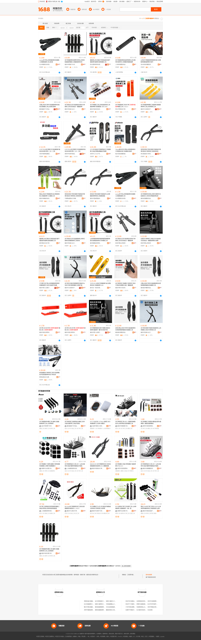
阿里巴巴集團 (40, 636)
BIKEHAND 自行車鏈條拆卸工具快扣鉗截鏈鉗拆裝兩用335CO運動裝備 (100, 465)
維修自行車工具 (125, 513)
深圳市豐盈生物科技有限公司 (156, 607)
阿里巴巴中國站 (59, 636)
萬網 (130, 636)
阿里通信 (125, 636)
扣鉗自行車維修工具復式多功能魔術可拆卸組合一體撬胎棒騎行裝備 (151, 239)
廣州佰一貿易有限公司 (96, 288)
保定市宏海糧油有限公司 (132, 601)
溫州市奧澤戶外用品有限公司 (47, 426)
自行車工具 (80, 428)
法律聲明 (98, 633)
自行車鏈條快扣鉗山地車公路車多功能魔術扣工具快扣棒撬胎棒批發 (151, 195)
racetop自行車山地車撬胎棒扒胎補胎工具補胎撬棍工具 (125, 195)
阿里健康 (151, 636)
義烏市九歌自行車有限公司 (72, 511)
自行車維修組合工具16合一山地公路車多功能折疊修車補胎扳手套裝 (75, 465)
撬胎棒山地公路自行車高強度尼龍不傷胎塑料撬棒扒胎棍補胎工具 (100, 61)
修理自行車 (100, 513)
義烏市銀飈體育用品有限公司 (148, 468)
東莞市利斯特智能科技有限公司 (70, 154)
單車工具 (47, 471)
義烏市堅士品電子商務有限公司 (45, 288)
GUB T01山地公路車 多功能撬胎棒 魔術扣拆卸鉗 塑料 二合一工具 (49, 150)
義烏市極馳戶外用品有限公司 (70, 64)
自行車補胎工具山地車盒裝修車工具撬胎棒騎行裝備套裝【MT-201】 (100, 105)
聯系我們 (126, 633)
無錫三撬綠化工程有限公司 (113, 601)
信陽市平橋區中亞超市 (132, 610)
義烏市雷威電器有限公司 (96, 198)
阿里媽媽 (102, 636)
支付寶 (138, 636)
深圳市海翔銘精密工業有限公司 (156, 601)
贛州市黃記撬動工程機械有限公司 (93, 607)
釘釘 (146, 636)
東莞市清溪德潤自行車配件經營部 (148, 426)
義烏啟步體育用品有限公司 (146, 288)
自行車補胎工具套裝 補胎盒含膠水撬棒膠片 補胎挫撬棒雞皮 (151, 422)
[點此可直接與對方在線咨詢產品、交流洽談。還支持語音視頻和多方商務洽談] (59, 72)
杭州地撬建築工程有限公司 (91, 604)
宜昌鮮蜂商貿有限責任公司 (144, 601)
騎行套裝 (153, 513)
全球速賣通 (68, 636)
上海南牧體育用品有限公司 (121, 64)
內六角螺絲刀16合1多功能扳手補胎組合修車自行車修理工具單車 (100, 507)
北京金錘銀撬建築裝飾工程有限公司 (116, 607)
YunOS (120, 636)
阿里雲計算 (113, 636)
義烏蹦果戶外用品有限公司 (45, 109)
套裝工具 (47, 513)
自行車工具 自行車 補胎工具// (49, 329)
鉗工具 (77, 513)
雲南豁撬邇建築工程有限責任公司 (104, 607)
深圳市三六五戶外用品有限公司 (96, 154)
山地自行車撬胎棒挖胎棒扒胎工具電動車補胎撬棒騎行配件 (151, 61)
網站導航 (132, 633)
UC (134, 636)
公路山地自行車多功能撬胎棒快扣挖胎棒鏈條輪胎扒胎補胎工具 (151, 284)
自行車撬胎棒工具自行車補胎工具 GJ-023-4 (125, 105)
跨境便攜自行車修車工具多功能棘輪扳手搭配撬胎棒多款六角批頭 (49, 373)
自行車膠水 (130, 471)
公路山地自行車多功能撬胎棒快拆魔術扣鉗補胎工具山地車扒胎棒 (49, 105)
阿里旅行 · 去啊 (94, 636)
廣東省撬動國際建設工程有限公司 (104, 610)
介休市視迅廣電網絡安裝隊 (133, 607)
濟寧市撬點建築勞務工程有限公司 (93, 610)
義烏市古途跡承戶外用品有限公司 (146, 109)
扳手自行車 (93, 513)
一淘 (88, 636)
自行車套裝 (156, 428)
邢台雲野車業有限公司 (96, 64)
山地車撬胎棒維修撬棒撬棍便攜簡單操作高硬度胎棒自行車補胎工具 (100, 239)
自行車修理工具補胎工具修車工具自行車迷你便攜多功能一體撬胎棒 (125, 284)
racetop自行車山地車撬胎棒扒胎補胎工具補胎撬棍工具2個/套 (49, 61)
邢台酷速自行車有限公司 (146, 154)
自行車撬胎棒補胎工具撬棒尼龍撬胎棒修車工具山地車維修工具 (151, 105)
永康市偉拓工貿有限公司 (98, 426)
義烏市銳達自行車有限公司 (98, 468)
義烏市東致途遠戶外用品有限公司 (148, 511)
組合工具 (67, 428)
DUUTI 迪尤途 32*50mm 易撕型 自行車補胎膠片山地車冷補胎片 (100, 422)
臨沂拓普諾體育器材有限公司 (121, 154)
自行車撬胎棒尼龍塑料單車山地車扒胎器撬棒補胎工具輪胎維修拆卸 (75, 61)
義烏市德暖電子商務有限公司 (123, 426)
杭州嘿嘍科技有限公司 (45, 64)
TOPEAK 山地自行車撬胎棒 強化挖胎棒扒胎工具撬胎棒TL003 (100, 284)
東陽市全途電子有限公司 (47, 468)
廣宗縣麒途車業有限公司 (96, 243)
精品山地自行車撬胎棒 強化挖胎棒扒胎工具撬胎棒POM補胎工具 (49, 195)
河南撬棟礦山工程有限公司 (113, 604)
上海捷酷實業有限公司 (72, 468)
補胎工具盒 (124, 471)
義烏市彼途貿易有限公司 (96, 109)
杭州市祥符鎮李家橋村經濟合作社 (157, 604)
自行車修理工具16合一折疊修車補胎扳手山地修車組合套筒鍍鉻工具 (125, 422)
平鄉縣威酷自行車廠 (70, 198)
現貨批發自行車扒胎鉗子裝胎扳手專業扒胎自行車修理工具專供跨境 (151, 150)
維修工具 (47, 428)
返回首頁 (117, 566)
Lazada (162, 636)
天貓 (79, 636)
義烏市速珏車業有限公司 (45, 332)
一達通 (157, 636)
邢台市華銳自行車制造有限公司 (121, 109)
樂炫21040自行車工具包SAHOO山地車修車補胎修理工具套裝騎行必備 (151, 507)
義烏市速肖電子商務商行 (47, 553)
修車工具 (52, 428)
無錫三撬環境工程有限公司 (102, 604)
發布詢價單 (149, 574)
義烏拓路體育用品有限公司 (146, 198)
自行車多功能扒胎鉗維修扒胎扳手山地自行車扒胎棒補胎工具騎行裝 (75, 284)
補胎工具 (41, 428)
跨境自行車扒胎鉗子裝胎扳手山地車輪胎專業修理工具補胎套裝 (100, 195)
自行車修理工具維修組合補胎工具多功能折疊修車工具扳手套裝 (75, 422)
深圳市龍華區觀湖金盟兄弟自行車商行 (45, 154)
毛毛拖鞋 (150, 610)
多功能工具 (73, 428)
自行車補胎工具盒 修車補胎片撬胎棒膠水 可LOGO (125, 465)
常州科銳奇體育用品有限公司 (146, 64)
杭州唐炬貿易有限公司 (143, 610)
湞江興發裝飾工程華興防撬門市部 (104, 601)
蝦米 (107, 636)
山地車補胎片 (107, 428)
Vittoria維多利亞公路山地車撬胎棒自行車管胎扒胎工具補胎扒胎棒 (125, 150)
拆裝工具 (72, 513)
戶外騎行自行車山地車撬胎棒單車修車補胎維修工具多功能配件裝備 (49, 284)
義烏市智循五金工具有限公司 (70, 109)
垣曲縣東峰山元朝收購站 (143, 607)
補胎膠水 (52, 471)
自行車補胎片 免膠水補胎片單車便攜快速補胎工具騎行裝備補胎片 (49, 465)
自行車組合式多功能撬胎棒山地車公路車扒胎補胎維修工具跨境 (75, 239)
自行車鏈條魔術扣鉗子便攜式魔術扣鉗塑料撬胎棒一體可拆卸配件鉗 (100, 329)
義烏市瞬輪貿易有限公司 (45, 198)
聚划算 (83, 636)
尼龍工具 (132, 513)
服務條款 (105, 633)
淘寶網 (75, 636)
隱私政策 (111, 633)
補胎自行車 (106, 513)
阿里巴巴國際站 (49, 636)
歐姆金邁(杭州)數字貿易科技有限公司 (45, 377)
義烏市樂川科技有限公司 (121, 288)
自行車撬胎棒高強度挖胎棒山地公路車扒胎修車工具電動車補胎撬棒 (125, 61)
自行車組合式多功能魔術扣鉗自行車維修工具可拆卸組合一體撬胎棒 (75, 105)
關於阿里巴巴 (119, 633)
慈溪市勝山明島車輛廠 (121, 243)
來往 (142, 636)
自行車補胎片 (99, 428)
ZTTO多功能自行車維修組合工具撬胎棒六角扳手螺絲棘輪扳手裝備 (100, 150)
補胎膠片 (92, 428)
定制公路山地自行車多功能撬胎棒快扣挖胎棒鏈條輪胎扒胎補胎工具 (125, 329)
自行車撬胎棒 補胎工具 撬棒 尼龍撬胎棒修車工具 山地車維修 (49, 422)
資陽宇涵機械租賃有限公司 (144, 604)
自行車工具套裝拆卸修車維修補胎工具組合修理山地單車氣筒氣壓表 (49, 507)
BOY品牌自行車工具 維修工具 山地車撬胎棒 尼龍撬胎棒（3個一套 (125, 507)
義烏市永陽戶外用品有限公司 (98, 511)
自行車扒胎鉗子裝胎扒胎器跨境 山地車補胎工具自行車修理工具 (151, 329)
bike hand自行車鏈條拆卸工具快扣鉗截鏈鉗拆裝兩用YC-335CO (75, 507)
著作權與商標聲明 (90, 633)
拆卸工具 (67, 513)
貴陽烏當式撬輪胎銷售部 (91, 601)
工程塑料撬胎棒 (131, 574)
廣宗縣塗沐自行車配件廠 (45, 243)
